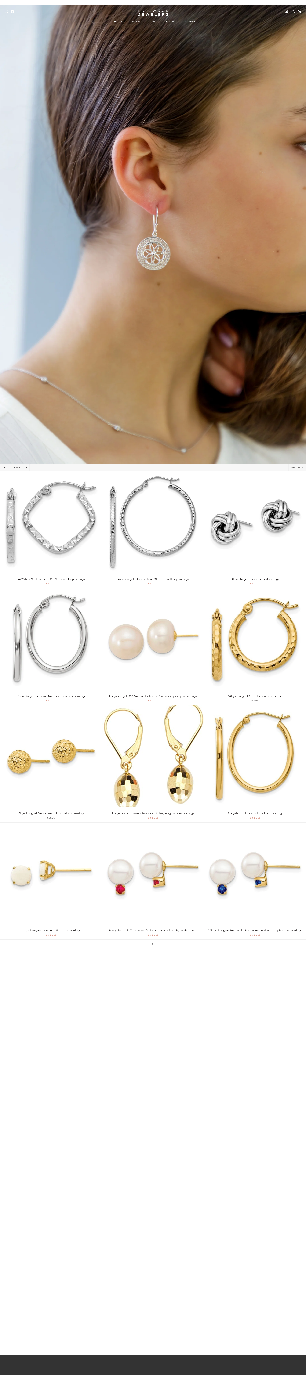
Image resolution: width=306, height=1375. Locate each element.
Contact (190, 21)
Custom (171, 21)
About (154, 21)
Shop (116, 21)
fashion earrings (13, 467)
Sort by (296, 467)
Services (136, 21)
